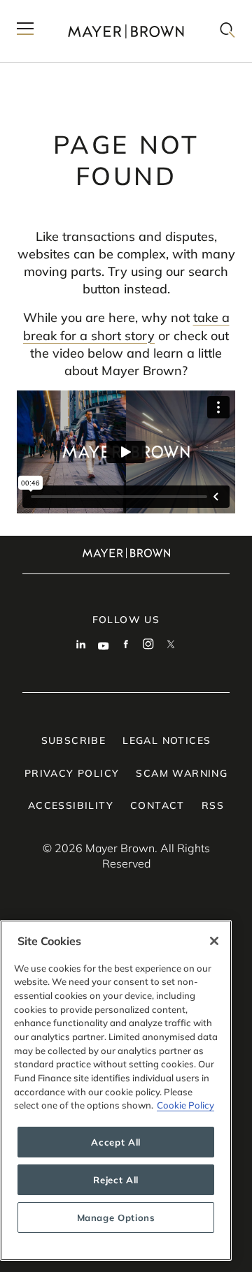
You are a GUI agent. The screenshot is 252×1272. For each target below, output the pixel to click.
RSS (213, 805)
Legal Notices (166, 740)
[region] (116, 1090)
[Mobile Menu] (25, 31)
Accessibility (70, 805)
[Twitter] (170, 645)
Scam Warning (181, 773)
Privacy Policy (72, 773)
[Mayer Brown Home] (126, 31)
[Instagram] (148, 645)
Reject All (116, 1179)
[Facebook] (126, 645)
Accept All (116, 1142)
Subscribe (73, 740)
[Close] (214, 941)
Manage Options (116, 1217)
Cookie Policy (185, 1105)
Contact (157, 805)
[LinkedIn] (81, 645)
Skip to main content (68, 11)
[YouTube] (103, 645)
